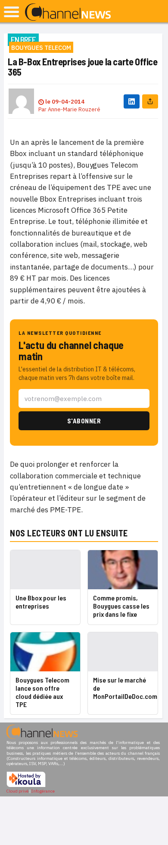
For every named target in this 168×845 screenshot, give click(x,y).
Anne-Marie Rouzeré (74, 109)
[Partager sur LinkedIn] (132, 101)
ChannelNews (68, 12)
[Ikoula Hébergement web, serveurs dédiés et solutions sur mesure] (26, 786)
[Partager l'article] (150, 101)
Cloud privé (17, 791)
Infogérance (43, 791)
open (11, 12)
